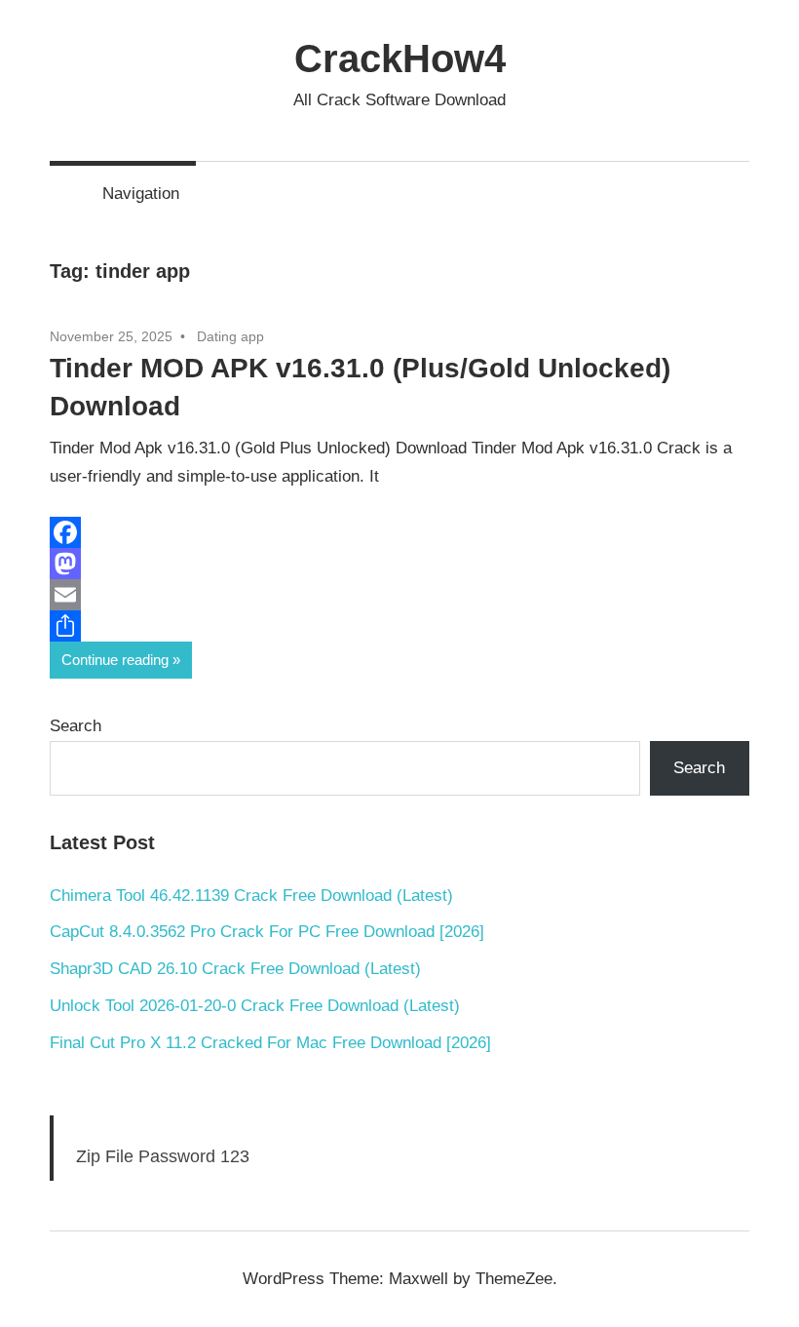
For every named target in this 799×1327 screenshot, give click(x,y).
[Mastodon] (399, 563)
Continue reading (115, 659)
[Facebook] (399, 532)
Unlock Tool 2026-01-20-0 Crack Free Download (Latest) (255, 1005)
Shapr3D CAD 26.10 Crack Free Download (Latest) (235, 968)
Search (75, 726)
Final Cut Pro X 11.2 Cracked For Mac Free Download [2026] (270, 1043)
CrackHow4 (400, 58)
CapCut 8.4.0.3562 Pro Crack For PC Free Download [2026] (267, 931)
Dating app (230, 336)
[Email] (399, 594)
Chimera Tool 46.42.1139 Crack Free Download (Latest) (251, 895)
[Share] (399, 626)
